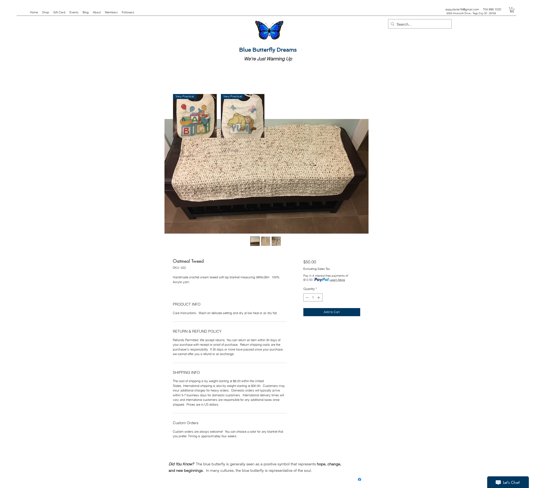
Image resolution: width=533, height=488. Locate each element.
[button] (512, 9)
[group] (266, 126)
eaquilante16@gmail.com (462, 9)
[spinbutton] (312, 297)
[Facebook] (359, 479)
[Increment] (319, 297)
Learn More (337, 280)
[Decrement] (307, 297)
